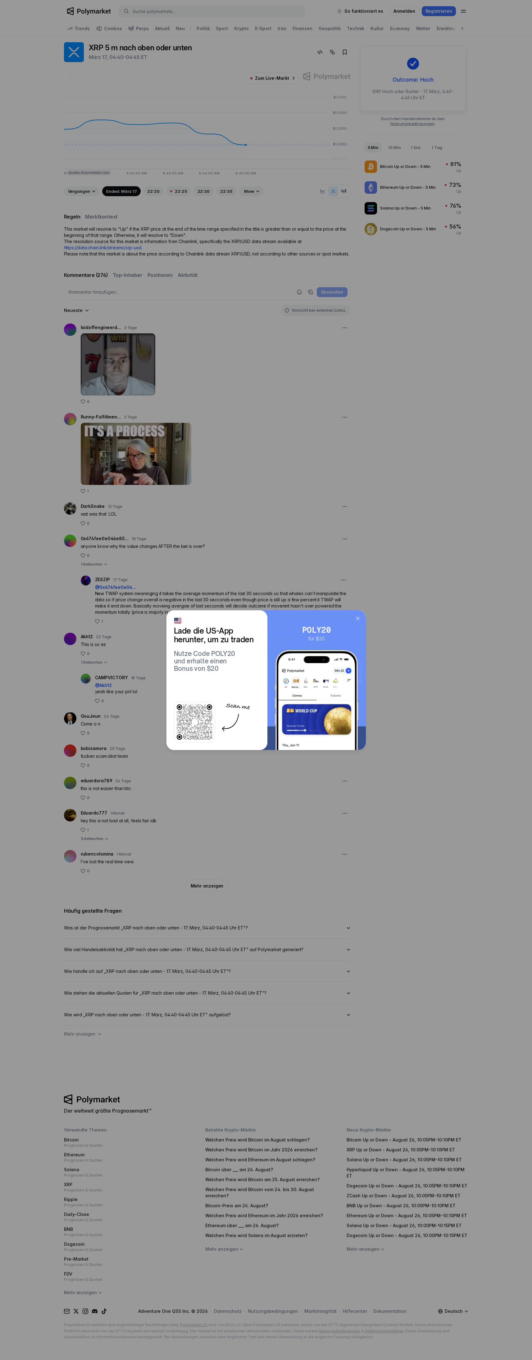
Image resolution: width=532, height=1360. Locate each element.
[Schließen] (357, 618)
